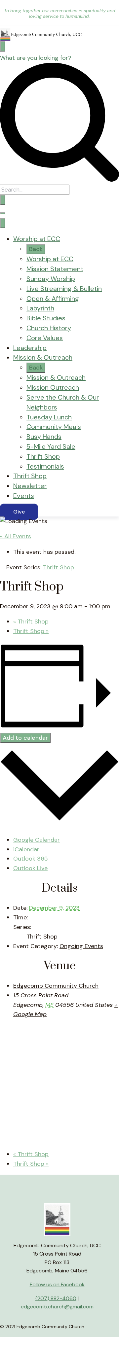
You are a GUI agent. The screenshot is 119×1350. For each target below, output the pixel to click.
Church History (48, 328)
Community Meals (53, 426)
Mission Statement (54, 269)
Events (23, 495)
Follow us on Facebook (57, 1284)
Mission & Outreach (42, 357)
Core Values (44, 338)
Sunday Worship (50, 278)
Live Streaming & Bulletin (64, 288)
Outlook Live (30, 868)
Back (36, 249)
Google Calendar (36, 840)
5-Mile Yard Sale (50, 446)
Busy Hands (43, 436)
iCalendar (26, 849)
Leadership (30, 347)
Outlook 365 (30, 859)
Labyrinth (40, 308)
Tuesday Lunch (49, 417)
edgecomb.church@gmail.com (57, 1306)
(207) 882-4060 (55, 1298)
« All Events (15, 536)
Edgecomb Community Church (56, 986)
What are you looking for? (35, 58)
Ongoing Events (81, 946)
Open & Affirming (52, 298)
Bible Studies (45, 318)
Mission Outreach (52, 387)
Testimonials (45, 466)
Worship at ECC (36, 238)
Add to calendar (25, 738)
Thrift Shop (43, 456)
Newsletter (30, 485)
